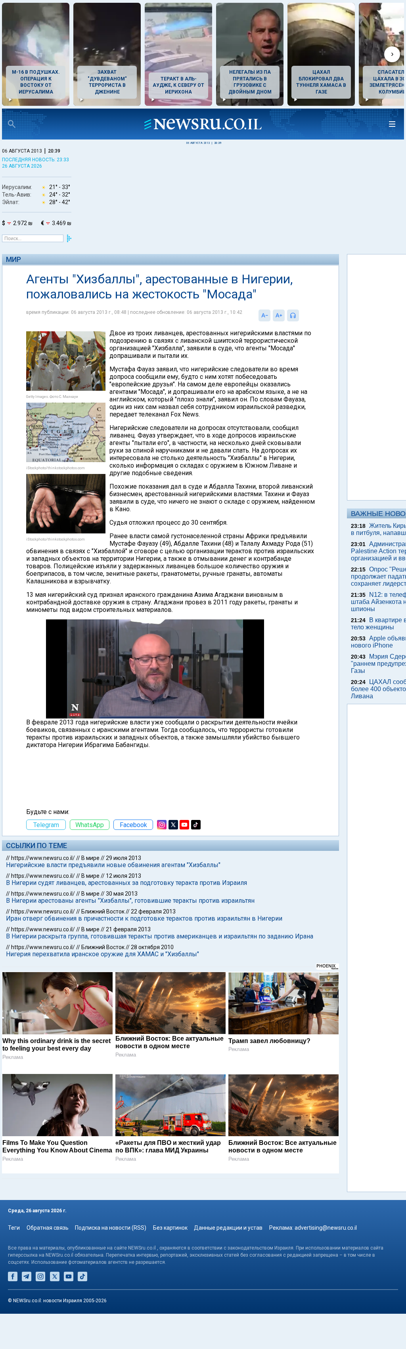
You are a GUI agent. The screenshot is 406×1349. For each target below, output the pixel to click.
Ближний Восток (102, 941)
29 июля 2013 (123, 888)
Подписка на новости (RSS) (110, 1263)
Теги (14, 1263)
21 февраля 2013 (128, 959)
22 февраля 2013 (153, 941)
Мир (13, 259)
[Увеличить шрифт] (248, 330)
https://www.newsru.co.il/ (43, 888)
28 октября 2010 (152, 985)
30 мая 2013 (122, 924)
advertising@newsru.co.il (326, 1263)
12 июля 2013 (123, 906)
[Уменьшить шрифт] (233, 330)
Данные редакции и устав (228, 1263)
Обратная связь (48, 1263)
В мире (90, 888)
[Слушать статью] (270, 330)
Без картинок (170, 1263)
